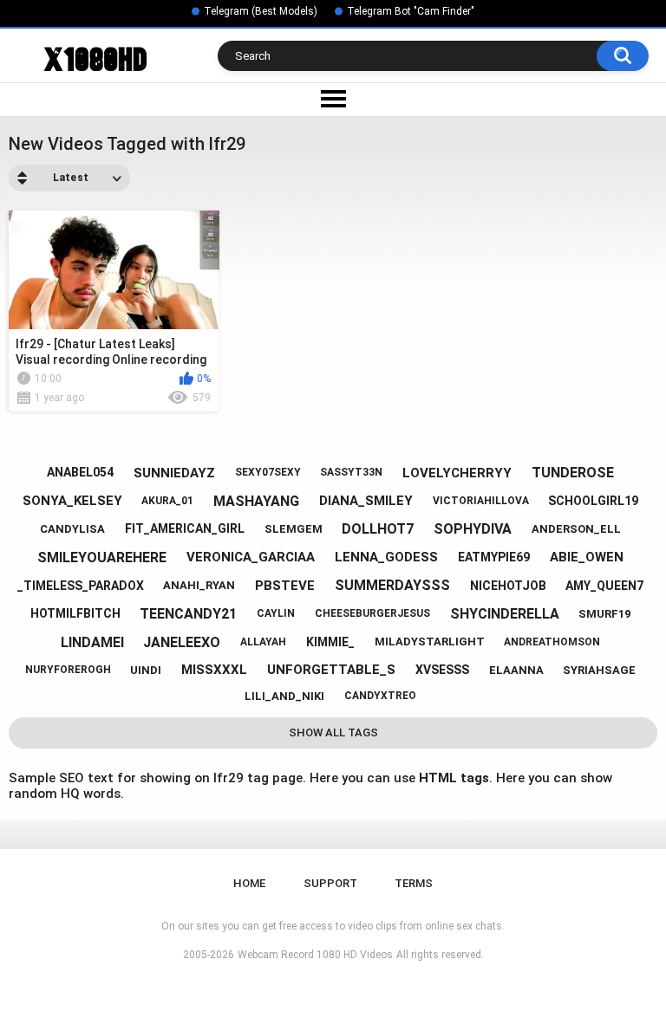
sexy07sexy (268, 472)
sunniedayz (174, 473)
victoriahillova (481, 501)
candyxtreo (380, 696)
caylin (276, 613)
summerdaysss (392, 585)
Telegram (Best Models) (260, 11)
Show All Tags (333, 732)
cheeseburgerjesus (372, 613)
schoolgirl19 (593, 501)
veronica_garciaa (250, 557)
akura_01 (167, 501)
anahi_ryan (199, 585)
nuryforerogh (68, 670)
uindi (145, 670)
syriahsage (599, 670)
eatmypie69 (494, 557)
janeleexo (181, 642)
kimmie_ (330, 642)
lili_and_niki (284, 696)
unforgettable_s (331, 669)
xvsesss (442, 670)
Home (249, 883)
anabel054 (80, 472)
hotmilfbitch (75, 613)
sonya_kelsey (72, 501)
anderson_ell (576, 528)
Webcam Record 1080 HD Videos (315, 955)
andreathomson (552, 642)
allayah (263, 642)
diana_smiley (366, 501)
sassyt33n (351, 472)
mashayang (256, 501)
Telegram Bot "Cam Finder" (410, 11)
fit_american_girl (185, 528)
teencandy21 (188, 614)
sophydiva (473, 529)
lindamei (92, 642)
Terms (414, 883)
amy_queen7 (604, 586)
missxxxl (214, 669)
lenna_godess (386, 557)
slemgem (293, 528)
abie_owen (587, 557)
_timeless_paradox (80, 586)
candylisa (72, 528)
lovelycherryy (457, 473)
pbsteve (285, 585)
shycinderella (504, 614)
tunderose (573, 472)
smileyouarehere (101, 557)
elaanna (516, 670)
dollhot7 (378, 529)
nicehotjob (508, 586)
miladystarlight (430, 641)
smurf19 (604, 613)
